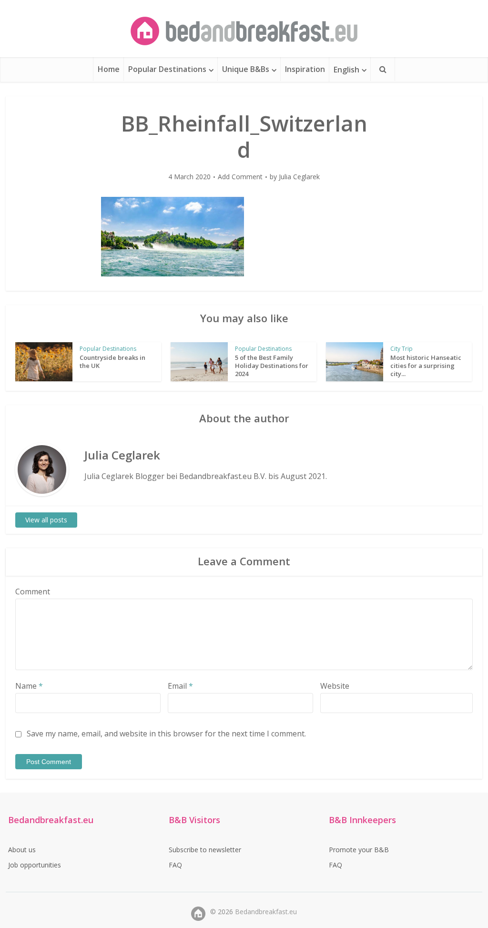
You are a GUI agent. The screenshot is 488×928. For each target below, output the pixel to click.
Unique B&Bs (245, 69)
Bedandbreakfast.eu (266, 911)
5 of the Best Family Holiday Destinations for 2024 (271, 365)
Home (109, 69)
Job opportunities (34, 864)
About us (22, 849)
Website (334, 686)
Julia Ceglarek (299, 177)
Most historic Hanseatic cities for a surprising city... (425, 365)
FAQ (175, 864)
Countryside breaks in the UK (112, 361)
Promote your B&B (359, 849)
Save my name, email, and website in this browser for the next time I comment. (166, 733)
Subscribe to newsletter (205, 849)
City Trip (401, 349)
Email (180, 686)
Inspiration (305, 69)
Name (29, 686)
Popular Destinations (167, 69)
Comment (32, 591)
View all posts (46, 519)
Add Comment (240, 177)
